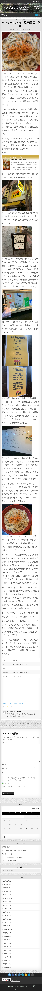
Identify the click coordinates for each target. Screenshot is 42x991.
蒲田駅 (16, 703)
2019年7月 (5, 946)
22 (26, 828)
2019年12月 (5, 929)
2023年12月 (5, 881)
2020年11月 (5, 898)
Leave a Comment (26, 29)
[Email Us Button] (22, 974)
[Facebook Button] (13, 974)
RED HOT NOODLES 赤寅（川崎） (12, 857)
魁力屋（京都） (6, 847)
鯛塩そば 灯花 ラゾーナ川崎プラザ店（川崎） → (27, 723)
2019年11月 (5, 933)
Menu (5, 2)
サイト (4, 772)
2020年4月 (5, 915)
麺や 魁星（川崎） (7, 854)
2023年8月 (5, 884)
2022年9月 (5, 888)
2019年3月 (5, 960)
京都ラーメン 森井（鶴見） (10, 861)
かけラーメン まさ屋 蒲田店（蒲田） (21, 24)
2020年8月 (5, 905)
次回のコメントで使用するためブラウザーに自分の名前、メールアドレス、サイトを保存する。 (20, 779)
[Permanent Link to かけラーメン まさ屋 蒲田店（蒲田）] (21, 51)
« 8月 (3, 837)
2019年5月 (5, 953)
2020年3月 (5, 919)
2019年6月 (5, 950)
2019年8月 (5, 943)
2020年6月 (5, 908)
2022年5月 (5, 891)
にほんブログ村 (15, 981)
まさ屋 (4, 703)
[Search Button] (39, 15)
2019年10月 (5, 936)
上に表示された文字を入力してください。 (14, 786)
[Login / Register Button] (36, 15)
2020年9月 (5, 902)
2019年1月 (5, 967)
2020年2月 (5, 922)
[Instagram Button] (16, 974)
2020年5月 (5, 912)
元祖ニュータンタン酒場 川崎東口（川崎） (14, 850)
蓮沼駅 (21, 703)
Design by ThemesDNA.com (21, 989)
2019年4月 (5, 957)
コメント (5, 742)
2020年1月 (5, 926)
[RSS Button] (26, 974)
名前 (4, 764)
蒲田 (24, 19)
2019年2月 (5, 964)
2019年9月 (5, 939)
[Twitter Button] (9, 974)
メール (4, 768)
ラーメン (19, 19)
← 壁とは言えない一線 (7, 725)
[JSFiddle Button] (19, 974)
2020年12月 (5, 895)
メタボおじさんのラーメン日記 (21, 7)
